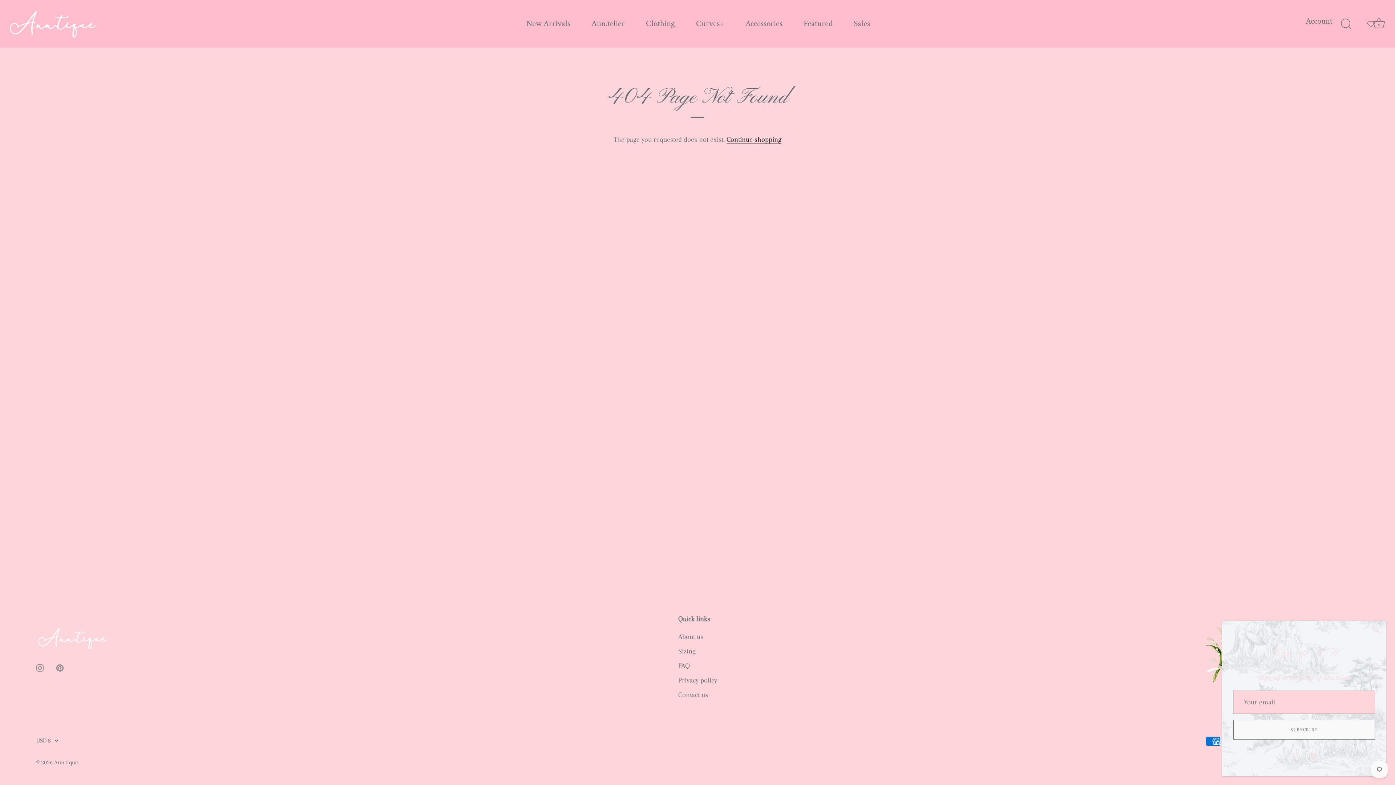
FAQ (684, 666)
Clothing (660, 24)
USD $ (43, 740)
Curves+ (710, 24)
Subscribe (1304, 729)
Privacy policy (697, 680)
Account (1319, 21)
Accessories (764, 24)
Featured (818, 24)
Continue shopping (754, 140)
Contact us (693, 695)
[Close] (1377, 630)
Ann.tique (66, 762)
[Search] (1346, 24)
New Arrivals (548, 24)
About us (690, 637)
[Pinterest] (1312, 756)
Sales (862, 24)
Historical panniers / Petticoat (94, 775)
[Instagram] (1296, 756)
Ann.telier (608, 24)
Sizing (687, 651)
